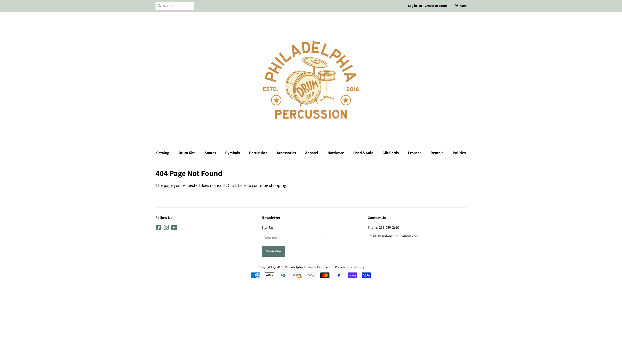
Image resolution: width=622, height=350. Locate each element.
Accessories (286, 153)
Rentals (437, 153)
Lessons (414, 153)
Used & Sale (363, 153)
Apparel (311, 153)
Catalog (162, 153)
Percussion (258, 153)
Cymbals (232, 153)
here (242, 185)
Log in (412, 5)
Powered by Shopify (349, 267)
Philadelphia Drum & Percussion (309, 267)
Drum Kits (187, 153)
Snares (210, 153)
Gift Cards (390, 153)
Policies (459, 153)
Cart (463, 5)
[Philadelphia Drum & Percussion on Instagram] (166, 228)
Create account (436, 5)
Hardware (336, 153)
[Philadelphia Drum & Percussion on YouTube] (174, 228)
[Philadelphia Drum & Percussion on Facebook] (158, 228)
